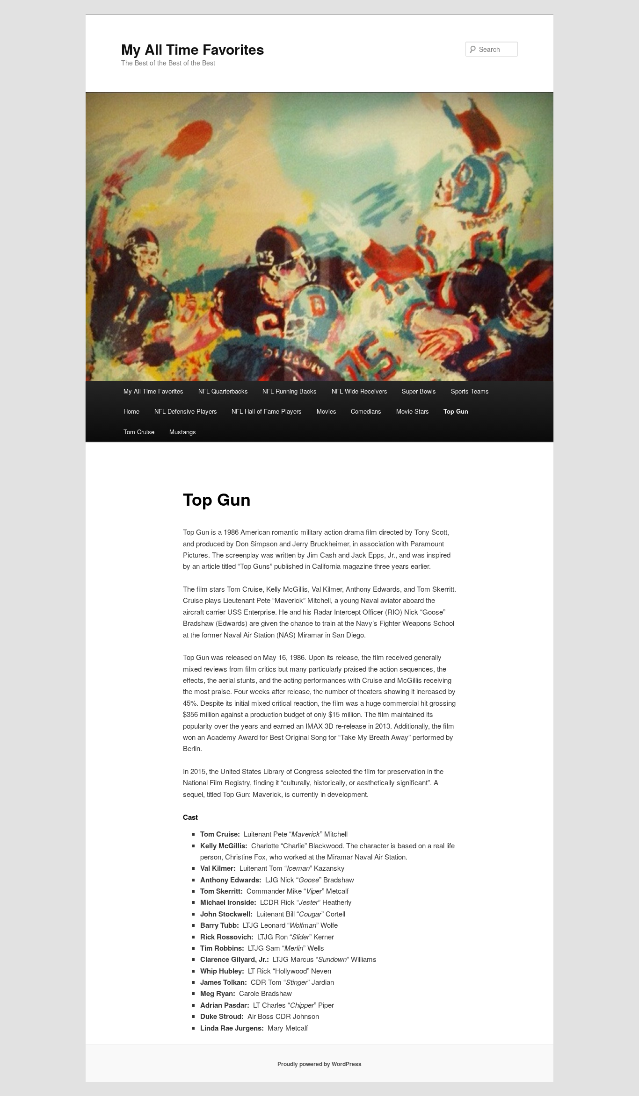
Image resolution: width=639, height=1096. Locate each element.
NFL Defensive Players (185, 411)
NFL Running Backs (289, 391)
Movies (326, 411)
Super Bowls (419, 391)
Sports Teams (470, 391)
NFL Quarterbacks (223, 391)
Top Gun (455, 411)
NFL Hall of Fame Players (267, 411)
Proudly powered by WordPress (319, 1064)
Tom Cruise (138, 431)
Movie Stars (412, 411)
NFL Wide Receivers (359, 391)
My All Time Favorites (192, 49)
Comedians (366, 411)
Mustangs (182, 431)
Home (131, 411)
